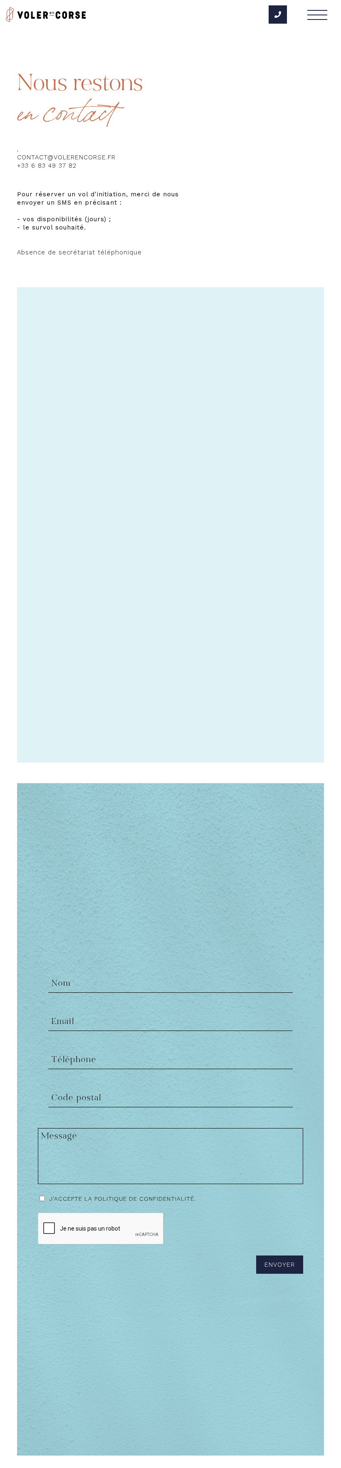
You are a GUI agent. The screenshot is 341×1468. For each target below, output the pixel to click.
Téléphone (74, 1060)
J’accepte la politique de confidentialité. (122, 1198)
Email (63, 1022)
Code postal (76, 1098)
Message (59, 1136)
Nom (61, 983)
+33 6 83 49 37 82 (47, 165)
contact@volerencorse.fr (66, 157)
